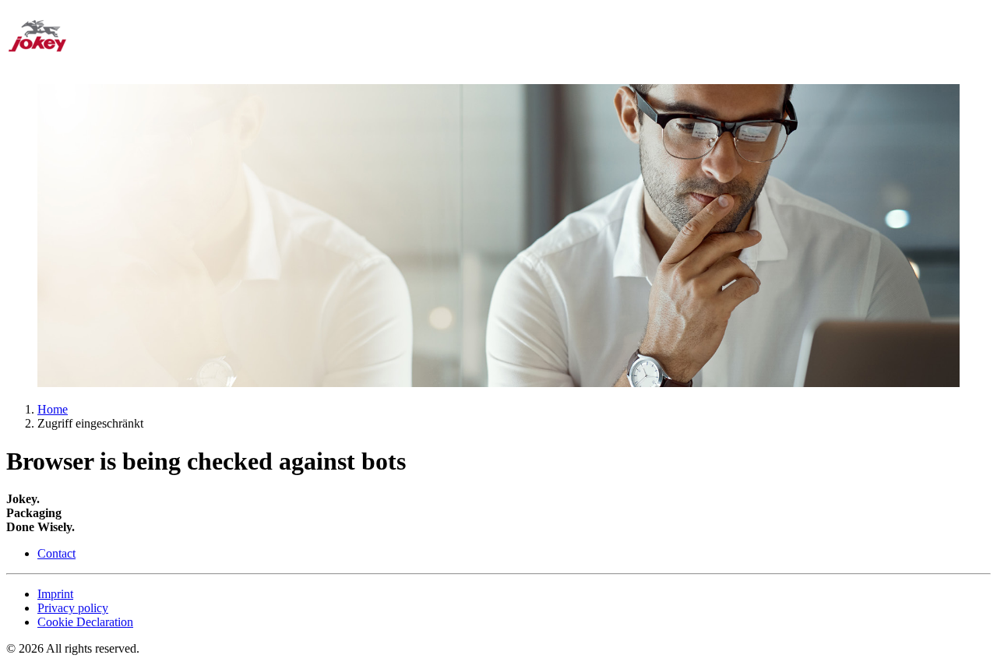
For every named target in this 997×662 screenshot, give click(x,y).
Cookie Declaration (85, 622)
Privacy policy (72, 607)
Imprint (55, 593)
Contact (56, 553)
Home (52, 409)
